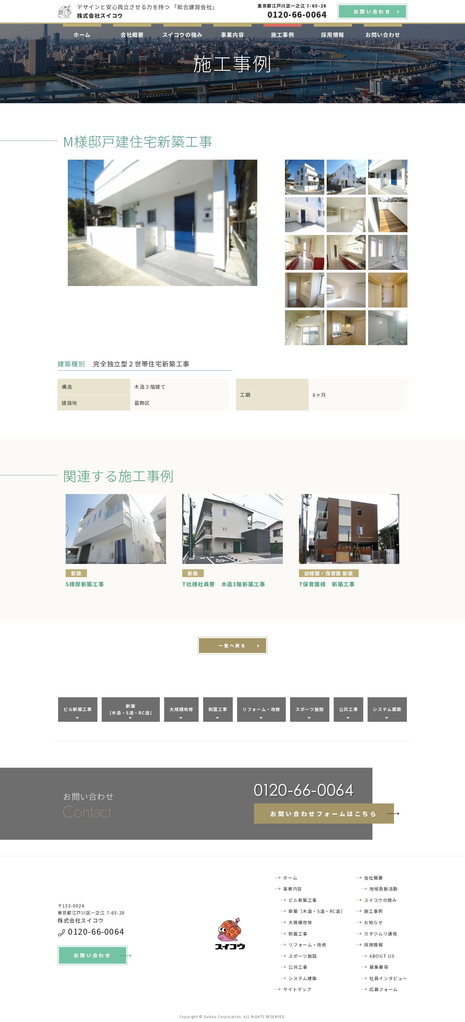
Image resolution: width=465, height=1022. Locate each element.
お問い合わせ (382, 34)
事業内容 (232, 34)
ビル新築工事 (78, 709)
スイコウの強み (182, 34)
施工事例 (282, 34)
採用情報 (332, 34)
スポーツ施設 (309, 709)
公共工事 (348, 709)
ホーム (82, 34)
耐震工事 (218, 709)
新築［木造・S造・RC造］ (131, 709)
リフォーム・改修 (261, 709)
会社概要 (132, 34)
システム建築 (387, 709)
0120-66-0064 (96, 931)
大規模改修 (181, 709)
